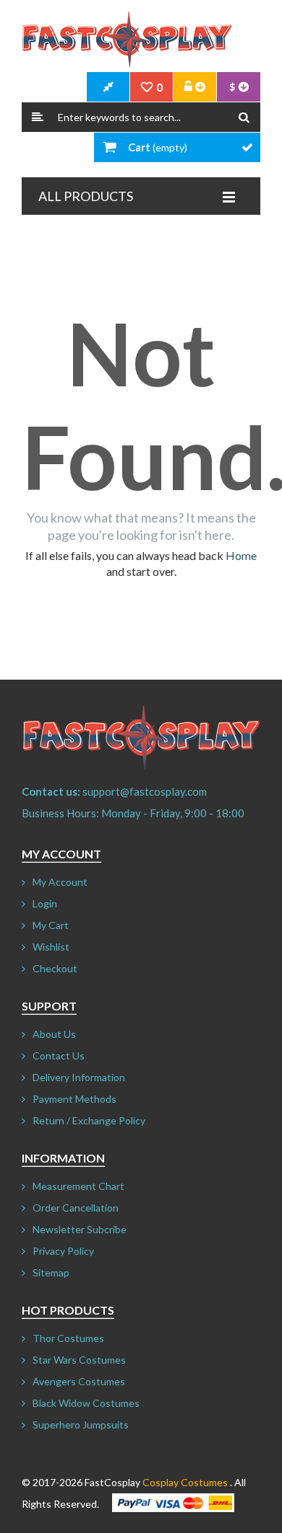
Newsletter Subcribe (80, 1229)
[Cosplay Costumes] (126, 39)
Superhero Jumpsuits (81, 1424)
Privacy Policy (63, 1251)
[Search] (244, 117)
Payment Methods (74, 1099)
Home (241, 555)
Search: (38, 117)
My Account (60, 882)
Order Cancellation (76, 1207)
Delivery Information (79, 1077)
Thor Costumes (68, 1338)
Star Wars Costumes (79, 1360)
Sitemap (51, 1272)
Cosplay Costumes (185, 1482)
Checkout (55, 968)
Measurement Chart (78, 1186)
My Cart (51, 925)
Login (45, 903)
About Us (54, 1034)
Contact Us (59, 1055)
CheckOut (108, 87)
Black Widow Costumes (86, 1403)
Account (195, 87)
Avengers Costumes (79, 1381)
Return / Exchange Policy (89, 1120)
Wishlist (51, 947)
